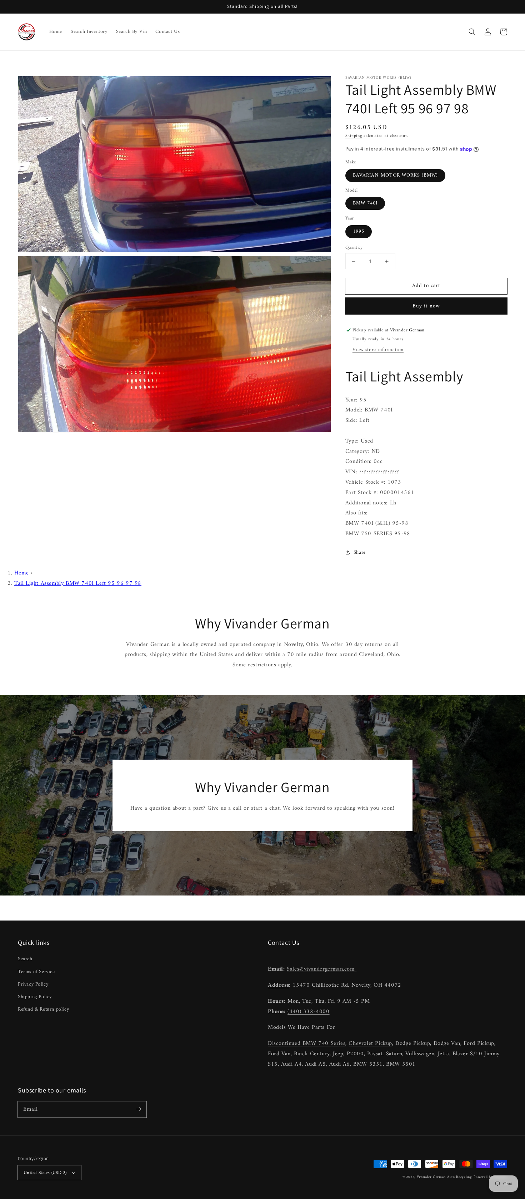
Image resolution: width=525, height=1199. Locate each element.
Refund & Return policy (43, 1009)
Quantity (353, 247)
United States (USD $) (45, 1173)
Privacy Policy (33, 984)
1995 (358, 231)
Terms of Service (36, 971)
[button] (472, 32)
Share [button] (360, 552)
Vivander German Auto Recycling (444, 1177)
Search (25, 958)
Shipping (353, 136)
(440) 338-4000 (308, 1012)
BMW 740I (365, 203)
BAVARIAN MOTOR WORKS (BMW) (395, 175)
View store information (378, 349)
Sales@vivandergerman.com (321, 969)
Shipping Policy (35, 996)
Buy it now (426, 306)
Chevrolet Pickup (370, 1043)
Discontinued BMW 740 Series (306, 1043)
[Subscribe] (138, 1109)
